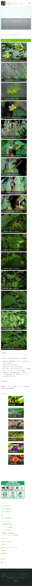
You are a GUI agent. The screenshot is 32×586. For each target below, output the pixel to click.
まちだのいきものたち (13, 28)
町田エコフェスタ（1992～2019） (9, 547)
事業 (2, 515)
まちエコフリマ (6, 521)
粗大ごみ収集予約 (6, 511)
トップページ (4, 503)
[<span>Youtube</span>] (17, 581)
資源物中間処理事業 (7, 524)
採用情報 (3, 550)
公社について (4, 538)
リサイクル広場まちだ (7, 530)
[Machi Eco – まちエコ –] (3, 3)
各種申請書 (4, 553)
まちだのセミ (4, 544)
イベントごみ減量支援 (7, 527)
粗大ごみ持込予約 (6, 508)
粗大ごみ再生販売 (6, 518)
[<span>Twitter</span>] (15, 581)
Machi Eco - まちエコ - (11, 2)
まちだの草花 (13, 34)
